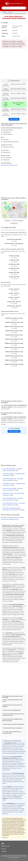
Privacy (3, 849)
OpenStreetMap (19, 217)
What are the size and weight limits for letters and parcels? (12, 719)
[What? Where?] (24, 8)
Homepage (4, 12)
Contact (3, 851)
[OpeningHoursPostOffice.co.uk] (14, 3)
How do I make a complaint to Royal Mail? (14, 724)
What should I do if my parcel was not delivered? (12, 705)
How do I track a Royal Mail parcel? (12, 710)
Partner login (14, 859)
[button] (14, 208)
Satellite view (15, 223)
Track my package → (14, 431)
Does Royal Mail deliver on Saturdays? (13, 728)
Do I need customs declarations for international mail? (11, 732)
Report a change (14, 119)
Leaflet (14, 217)
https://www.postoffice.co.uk (9, 165)
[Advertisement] (14, 63)
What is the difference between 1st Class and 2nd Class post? (13, 714)
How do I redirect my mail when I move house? (12, 700)
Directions (8, 220)
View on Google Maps (18, 220)
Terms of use (5, 837)
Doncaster (10, 12)
